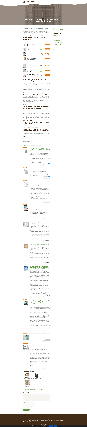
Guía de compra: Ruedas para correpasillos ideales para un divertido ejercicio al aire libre (33, 389)
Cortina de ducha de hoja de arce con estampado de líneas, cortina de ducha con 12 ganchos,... (32, 71)
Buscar (54, 28)
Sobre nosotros (55, 1)
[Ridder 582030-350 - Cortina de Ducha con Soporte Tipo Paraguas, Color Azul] (26, 171)
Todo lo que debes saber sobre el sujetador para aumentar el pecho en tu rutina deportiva (58, 45)
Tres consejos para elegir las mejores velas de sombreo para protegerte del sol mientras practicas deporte (57, 40)
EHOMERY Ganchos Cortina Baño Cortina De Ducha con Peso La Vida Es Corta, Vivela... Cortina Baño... (32, 58)
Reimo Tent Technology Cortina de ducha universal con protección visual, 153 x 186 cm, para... (32, 54)
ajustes (42, 426)
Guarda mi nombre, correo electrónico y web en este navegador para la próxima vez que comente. (36, 407)
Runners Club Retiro (30, 1)
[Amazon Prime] (49, 163)
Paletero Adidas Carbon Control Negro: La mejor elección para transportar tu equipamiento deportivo (35, 390)
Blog (59, 1)
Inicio (50, 1)
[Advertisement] (43, 13)
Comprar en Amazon (47, 218)
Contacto (62, 1)
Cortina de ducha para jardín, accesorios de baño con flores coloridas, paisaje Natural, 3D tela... (32, 75)
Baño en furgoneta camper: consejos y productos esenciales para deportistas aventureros (57, 42)
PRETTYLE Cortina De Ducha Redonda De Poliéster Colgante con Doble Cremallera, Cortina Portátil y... (32, 44)
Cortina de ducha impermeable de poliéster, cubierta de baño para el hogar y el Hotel (32, 66)
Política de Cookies (44, 425)
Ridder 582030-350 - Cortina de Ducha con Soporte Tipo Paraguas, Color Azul (40, 169)
